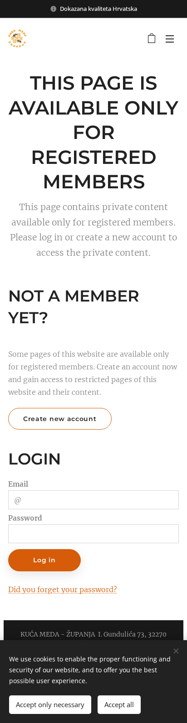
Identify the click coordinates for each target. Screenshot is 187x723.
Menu (170, 38)
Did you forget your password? (62, 589)
